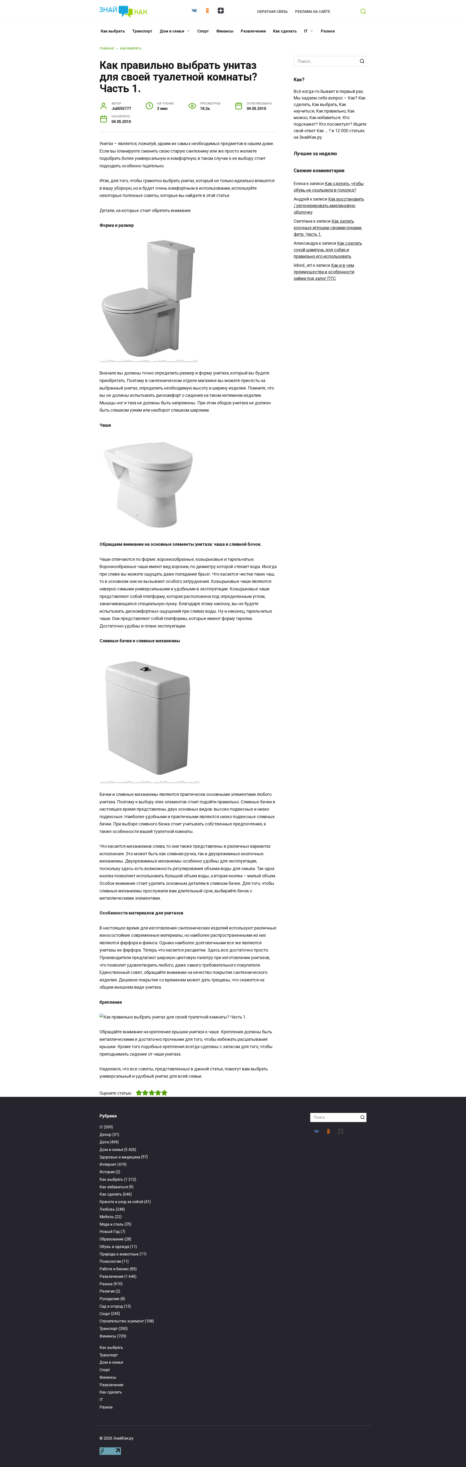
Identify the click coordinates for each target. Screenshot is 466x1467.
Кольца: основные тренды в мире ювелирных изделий (267, 1269)
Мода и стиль (112, 1224)
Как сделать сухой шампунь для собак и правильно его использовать (328, 250)
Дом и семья (172, 31)
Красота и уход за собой (121, 1201)
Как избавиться (114, 1187)
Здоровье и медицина (120, 1157)
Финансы (224, 31)
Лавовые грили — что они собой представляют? (268, 1367)
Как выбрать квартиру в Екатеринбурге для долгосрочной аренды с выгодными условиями (337, 1278)
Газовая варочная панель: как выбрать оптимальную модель (129, 1369)
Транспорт (142, 31)
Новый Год (110, 1231)
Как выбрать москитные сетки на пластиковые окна (198, 1366)
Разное (328, 31)
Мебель (107, 1216)
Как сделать (285, 31)
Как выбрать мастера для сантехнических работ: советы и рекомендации (129, 1274)
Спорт (203, 31)
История (107, 1172)
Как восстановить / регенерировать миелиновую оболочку (329, 205)
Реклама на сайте (312, 12)
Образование (112, 1239)
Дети (104, 1142)
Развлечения (253, 31)
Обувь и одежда (114, 1246)
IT (306, 31)
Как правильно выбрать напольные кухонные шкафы (336, 1366)
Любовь (107, 1209)
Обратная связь (272, 12)
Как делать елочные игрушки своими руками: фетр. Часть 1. (328, 228)
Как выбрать (113, 31)
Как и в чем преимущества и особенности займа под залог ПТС (324, 272)
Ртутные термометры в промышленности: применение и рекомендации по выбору (198, 1276)
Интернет (108, 1164)
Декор (105, 1134)
